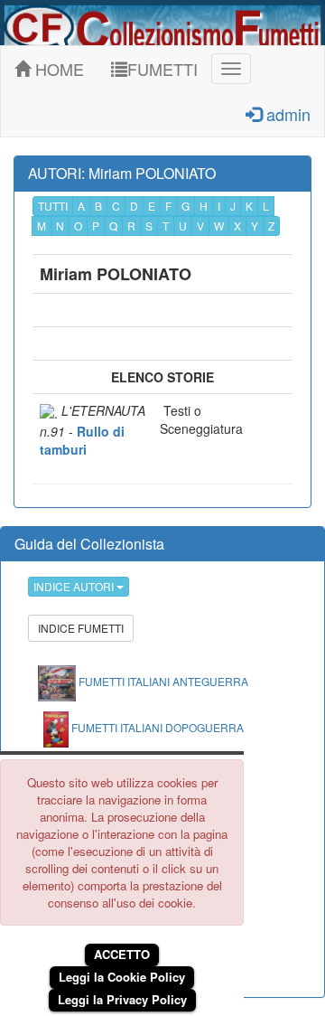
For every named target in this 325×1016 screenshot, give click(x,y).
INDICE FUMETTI (81, 627)
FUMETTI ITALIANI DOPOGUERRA (156, 727)
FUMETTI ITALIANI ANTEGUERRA (162, 681)
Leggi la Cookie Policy (122, 976)
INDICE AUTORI (74, 586)
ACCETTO (122, 954)
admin (286, 114)
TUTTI (53, 205)
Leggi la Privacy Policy (122, 999)
